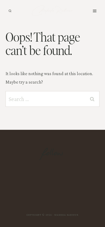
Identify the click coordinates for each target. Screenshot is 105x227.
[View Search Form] (10, 11)
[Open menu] (94, 11)
